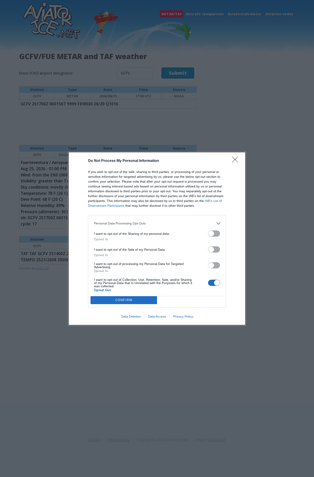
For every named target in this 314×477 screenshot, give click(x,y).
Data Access (157, 316)
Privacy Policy (183, 316)
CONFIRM (123, 300)
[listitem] (157, 223)
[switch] (214, 233)
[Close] (236, 161)
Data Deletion (131, 316)
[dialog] (157, 238)
